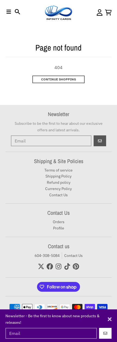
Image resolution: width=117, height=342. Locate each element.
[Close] (110, 319)
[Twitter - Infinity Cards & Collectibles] (41, 266)
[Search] (17, 11)
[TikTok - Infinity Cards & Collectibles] (67, 266)
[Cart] (108, 12)
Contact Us (73, 255)
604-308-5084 (47, 255)
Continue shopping (58, 79)
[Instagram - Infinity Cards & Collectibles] (58, 266)
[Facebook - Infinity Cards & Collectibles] (50, 266)
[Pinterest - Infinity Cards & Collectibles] (76, 266)
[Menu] (8, 11)
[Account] (99, 12)
